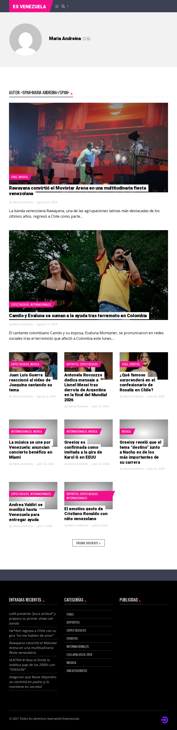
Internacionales (40, 304)
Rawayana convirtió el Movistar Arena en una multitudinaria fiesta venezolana (33, 648)
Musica (23, 177)
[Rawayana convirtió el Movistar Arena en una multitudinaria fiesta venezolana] (88, 148)
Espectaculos (20, 304)
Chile (14, 177)
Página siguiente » (88, 542)
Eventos (135, 364)
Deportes (73, 364)
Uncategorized (77, 670)
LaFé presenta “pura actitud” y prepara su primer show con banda (32, 618)
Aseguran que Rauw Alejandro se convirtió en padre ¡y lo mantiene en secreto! (32, 682)
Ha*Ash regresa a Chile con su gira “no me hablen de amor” (32, 633)
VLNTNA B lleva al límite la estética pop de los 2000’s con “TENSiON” (32, 665)
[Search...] (66, 6)
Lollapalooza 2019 (79, 654)
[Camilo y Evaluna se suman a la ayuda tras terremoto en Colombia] (88, 275)
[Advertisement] (144, 633)
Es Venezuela (29, 6)
